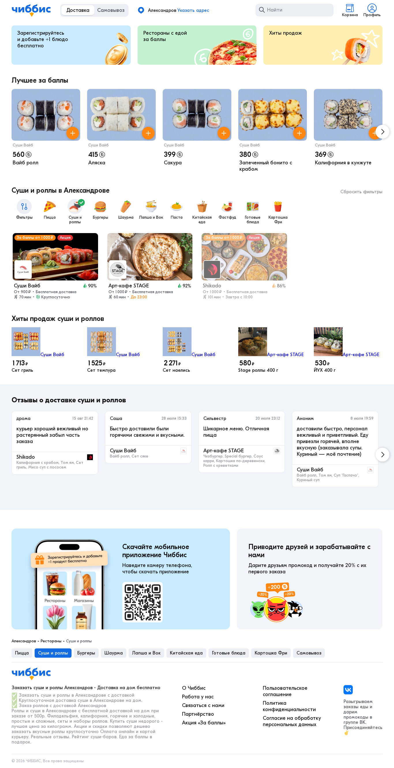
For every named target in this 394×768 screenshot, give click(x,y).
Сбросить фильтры (361, 191)
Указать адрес (193, 10)
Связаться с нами (203, 705)
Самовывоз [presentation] (309, 653)
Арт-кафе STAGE (285, 354)
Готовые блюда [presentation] (228, 653)
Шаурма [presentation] (113, 653)
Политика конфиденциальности (289, 706)
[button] (46, 132)
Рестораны (51, 641)
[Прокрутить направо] (382, 132)
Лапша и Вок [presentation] (146, 653)
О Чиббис (194, 688)
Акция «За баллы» (204, 723)
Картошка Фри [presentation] (271, 653)
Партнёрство (198, 714)
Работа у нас (198, 697)
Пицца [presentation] (22, 653)
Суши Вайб (23, 145)
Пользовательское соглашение (285, 691)
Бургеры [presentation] (86, 653)
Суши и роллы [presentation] (53, 653)
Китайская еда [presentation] (186, 653)
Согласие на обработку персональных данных (292, 721)
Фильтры (24, 217)
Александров (24, 641)
